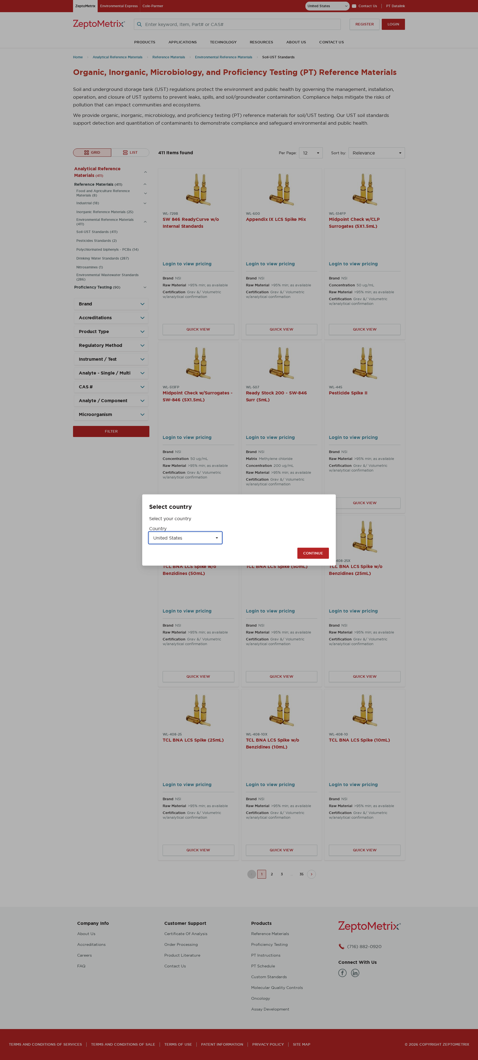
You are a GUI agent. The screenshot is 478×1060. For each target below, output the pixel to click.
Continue (313, 553)
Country (158, 528)
